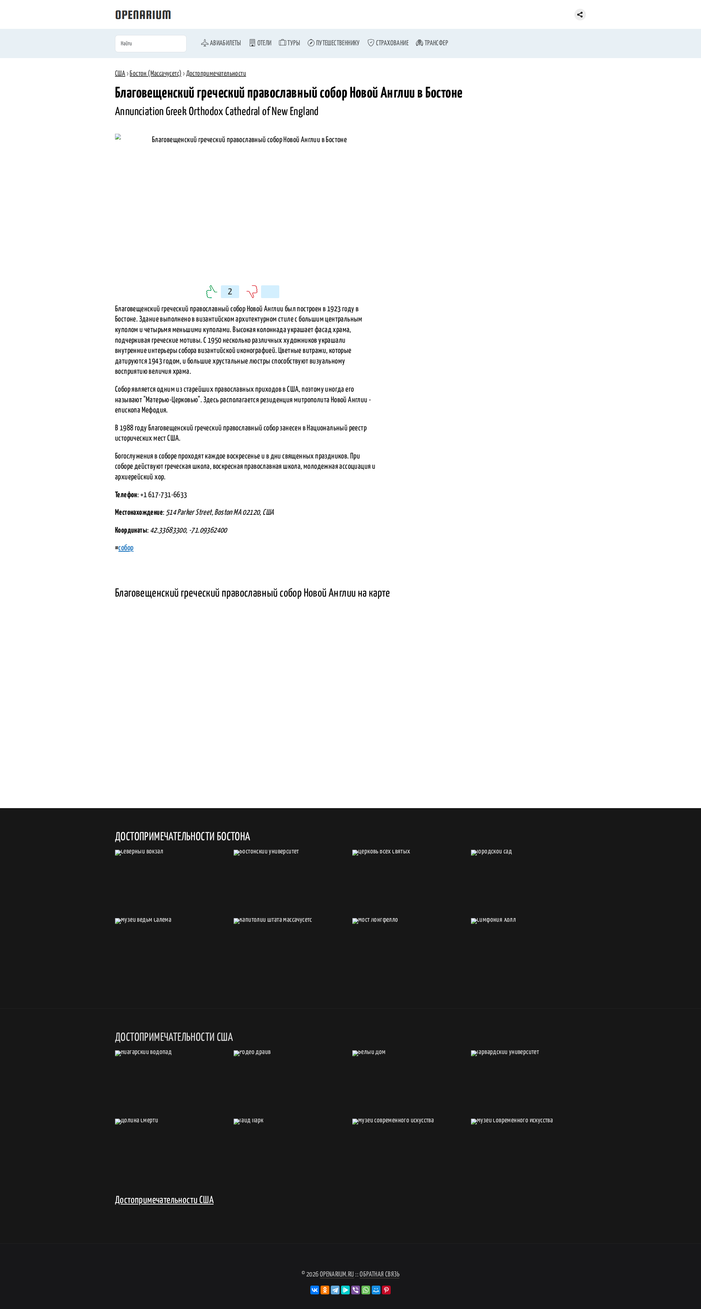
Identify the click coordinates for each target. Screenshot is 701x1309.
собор (125, 548)
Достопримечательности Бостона (182, 837)
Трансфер (435, 43)
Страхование (392, 43)
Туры (293, 43)
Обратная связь (379, 1274)
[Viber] (355, 1290)
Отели (263, 43)
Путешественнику (337, 43)
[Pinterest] (386, 1290)
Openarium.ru (337, 1274)
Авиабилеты (224, 43)
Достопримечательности (216, 73)
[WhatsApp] (365, 1290)
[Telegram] (335, 1290)
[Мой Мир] (376, 1290)
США (120, 73)
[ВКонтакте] (314, 1290)
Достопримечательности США (164, 1200)
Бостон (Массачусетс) (155, 73)
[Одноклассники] (325, 1290)
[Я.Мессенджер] (345, 1290)
